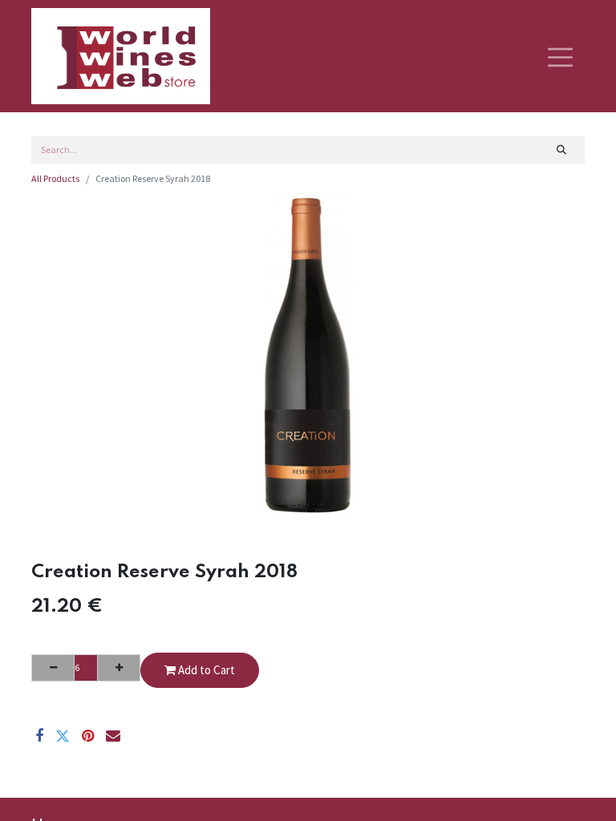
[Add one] (118, 667)
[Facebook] (39, 736)
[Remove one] (53, 667)
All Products (55, 178)
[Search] (562, 150)
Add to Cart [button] (205, 669)
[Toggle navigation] (560, 56)
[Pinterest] (88, 736)
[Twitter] (62, 736)
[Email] (113, 736)
